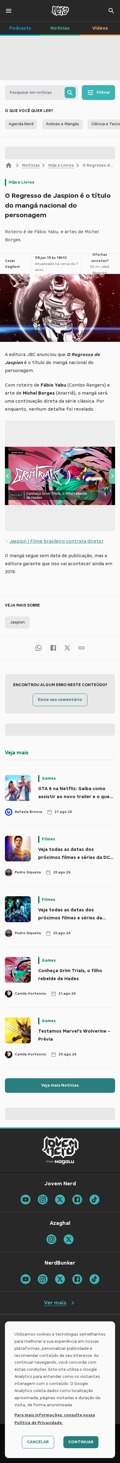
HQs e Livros (61, 165)
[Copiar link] (81, 647)
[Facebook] (53, 647)
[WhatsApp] (38, 647)
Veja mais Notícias (60, 1085)
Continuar (81, 1442)
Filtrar (103, 92)
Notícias (31, 165)
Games (49, 778)
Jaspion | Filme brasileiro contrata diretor (56, 541)
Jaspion (17, 622)
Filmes (48, 839)
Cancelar (38, 1442)
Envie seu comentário (60, 700)
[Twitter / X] (67, 647)
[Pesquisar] (70, 92)
